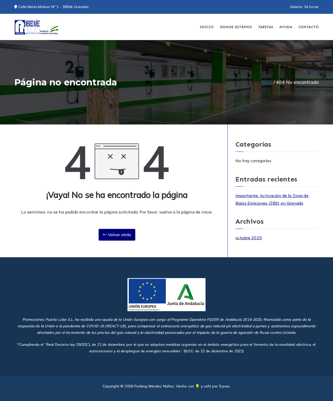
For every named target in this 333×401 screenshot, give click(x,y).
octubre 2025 (248, 237)
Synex (224, 386)
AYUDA (285, 27)
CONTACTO (308, 27)
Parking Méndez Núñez (154, 386)
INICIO (207, 27)
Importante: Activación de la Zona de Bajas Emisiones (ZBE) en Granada (272, 199)
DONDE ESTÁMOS (236, 27)
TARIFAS (265, 27)
